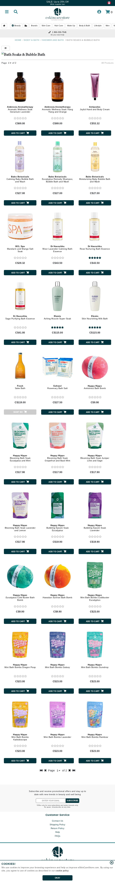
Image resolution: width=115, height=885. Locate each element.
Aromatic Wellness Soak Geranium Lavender (20, 109)
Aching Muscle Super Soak (57, 317)
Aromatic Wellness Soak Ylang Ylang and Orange (57, 109)
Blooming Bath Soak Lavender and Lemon (20, 528)
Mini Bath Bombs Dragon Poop (20, 665)
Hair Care (59, 26)
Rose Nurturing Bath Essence (95, 247)
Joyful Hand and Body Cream (95, 108)
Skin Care (46, 26)
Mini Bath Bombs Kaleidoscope (20, 737)
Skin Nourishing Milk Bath (95, 317)
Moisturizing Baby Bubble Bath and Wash (94, 179)
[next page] (69, 770)
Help (57, 832)
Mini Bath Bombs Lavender (57, 735)
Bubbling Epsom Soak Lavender (95, 528)
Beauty (17, 26)
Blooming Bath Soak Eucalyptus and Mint (20, 458)
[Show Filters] (5, 48)
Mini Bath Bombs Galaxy (57, 665)
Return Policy (57, 828)
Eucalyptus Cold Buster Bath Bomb (20, 597)
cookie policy (62, 870)
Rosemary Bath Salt (57, 387)
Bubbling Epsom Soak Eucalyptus (57, 528)
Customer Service (58, 814)
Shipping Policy (57, 824)
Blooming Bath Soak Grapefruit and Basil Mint (57, 458)
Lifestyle (98, 26)
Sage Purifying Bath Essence (20, 317)
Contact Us (57, 821)
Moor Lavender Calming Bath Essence (57, 249)
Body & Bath (84, 26)
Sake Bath (20, 387)
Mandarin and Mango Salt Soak (20, 249)
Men (108, 26)
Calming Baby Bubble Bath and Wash (20, 179)
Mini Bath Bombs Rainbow (94, 735)
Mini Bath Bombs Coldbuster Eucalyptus (94, 597)
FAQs (57, 836)
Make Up (71, 26)
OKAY (57, 878)
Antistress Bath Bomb (95, 387)
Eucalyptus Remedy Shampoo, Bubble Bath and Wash (57, 179)
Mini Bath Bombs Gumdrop (95, 665)
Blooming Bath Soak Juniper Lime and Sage (94, 458)
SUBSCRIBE (72, 800)
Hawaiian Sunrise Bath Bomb (57, 596)
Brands (34, 26)
